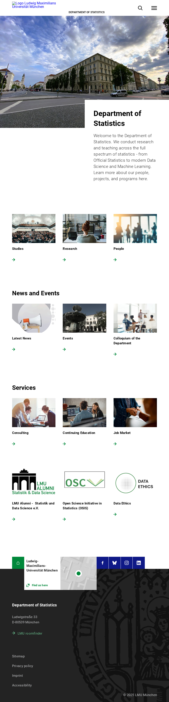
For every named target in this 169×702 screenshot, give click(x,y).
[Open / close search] (140, 8)
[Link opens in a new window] (60, 573)
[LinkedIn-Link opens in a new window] (139, 563)
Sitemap (18, 656)
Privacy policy (22, 666)
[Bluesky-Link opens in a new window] (115, 563)
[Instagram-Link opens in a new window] (127, 563)
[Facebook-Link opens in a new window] (102, 563)
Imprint (17, 676)
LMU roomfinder (30, 633)
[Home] (18, 563)
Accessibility (22, 685)
